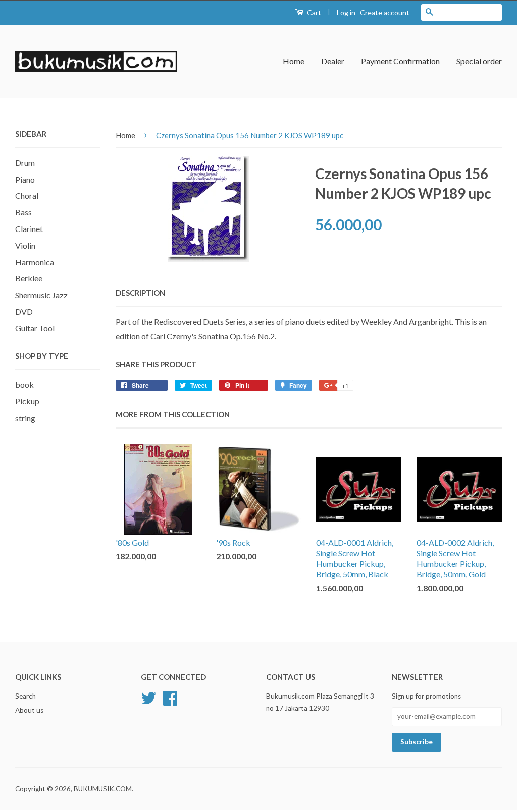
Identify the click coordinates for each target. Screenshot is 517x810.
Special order (479, 61)
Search (25, 696)
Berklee (28, 278)
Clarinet (29, 229)
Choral (26, 195)
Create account (384, 12)
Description (140, 292)
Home (293, 61)
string (25, 418)
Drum (25, 162)
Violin (25, 245)
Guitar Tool (35, 328)
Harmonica (34, 262)
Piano (25, 179)
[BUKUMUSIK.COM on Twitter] (148, 696)
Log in (346, 12)
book (24, 384)
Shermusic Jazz (41, 295)
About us (29, 710)
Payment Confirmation (400, 61)
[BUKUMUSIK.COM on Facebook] (170, 696)
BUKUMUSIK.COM (103, 789)
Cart (313, 12)
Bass (23, 212)
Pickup (27, 401)
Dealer (332, 61)
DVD (24, 311)
